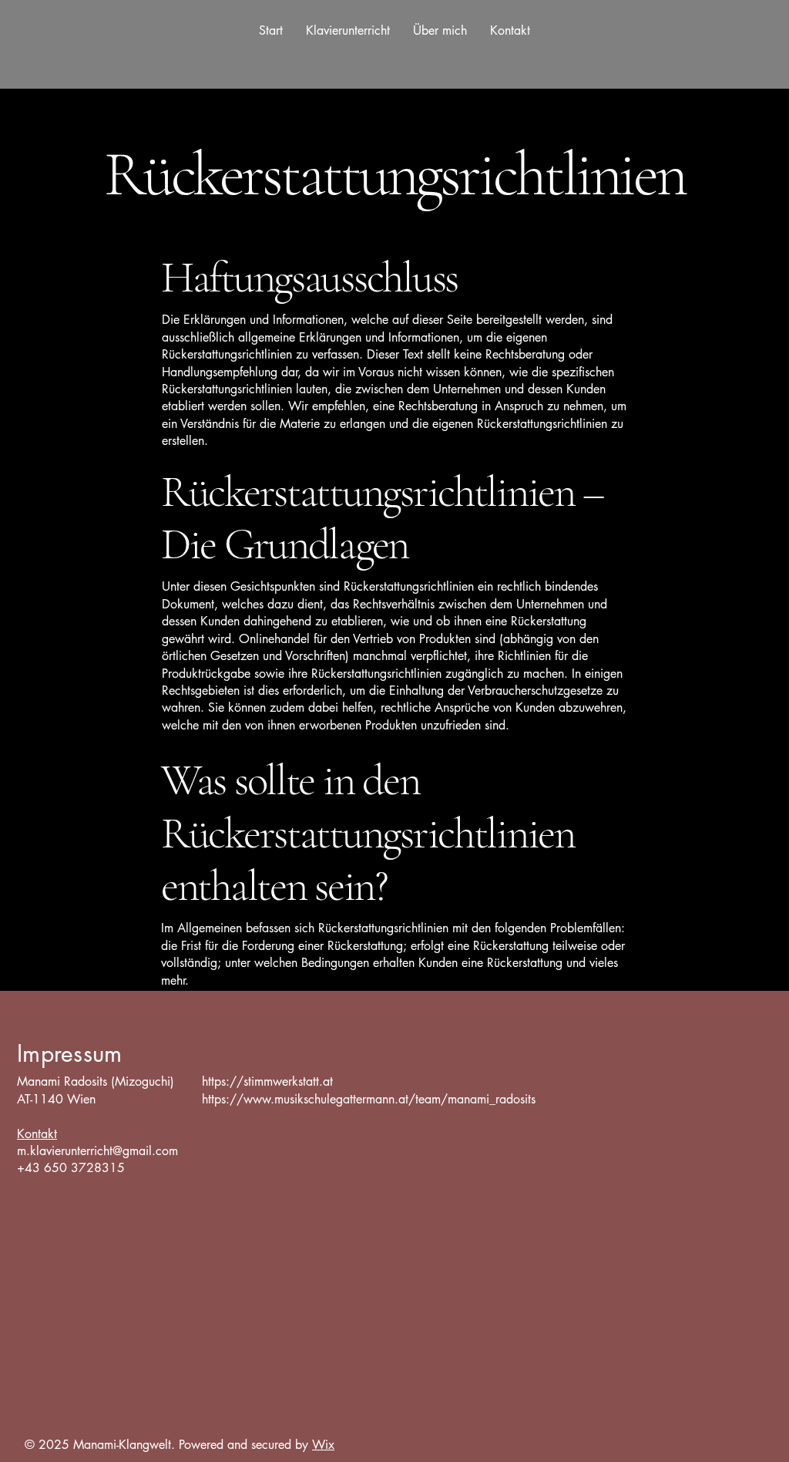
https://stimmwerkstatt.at (267, 1081)
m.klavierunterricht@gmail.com (97, 1151)
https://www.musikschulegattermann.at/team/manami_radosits (369, 1099)
